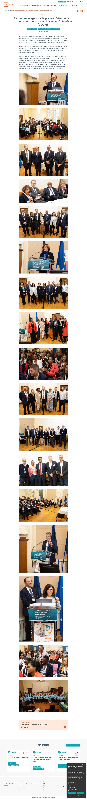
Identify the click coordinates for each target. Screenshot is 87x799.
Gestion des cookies (51, 797)
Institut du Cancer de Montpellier (65, 764)
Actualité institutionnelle (45, 28)
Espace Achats (75, 5)
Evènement (56, 28)
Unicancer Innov (62, 1)
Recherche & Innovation (50, 5)
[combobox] (82, 764)
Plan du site (21, 789)
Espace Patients (43, 783)
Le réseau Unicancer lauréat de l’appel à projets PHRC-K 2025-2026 (42, 759)
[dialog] (76, 780)
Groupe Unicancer (24, 5)
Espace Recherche (44, 781)
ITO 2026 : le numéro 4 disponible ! (18, 757)
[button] (76, 795)
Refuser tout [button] (81, 792)
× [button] (83, 764)
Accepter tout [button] (72, 793)
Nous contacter (22, 787)
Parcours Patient (36, 5)
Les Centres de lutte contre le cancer (27, 783)
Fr (80, 1)
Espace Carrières (63, 5)
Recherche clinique (62, 767)
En (82, 1)
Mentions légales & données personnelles (39, 797)
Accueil (5, 10)
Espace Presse (70, 1)
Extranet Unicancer (23, 785)
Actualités (77, 1)
